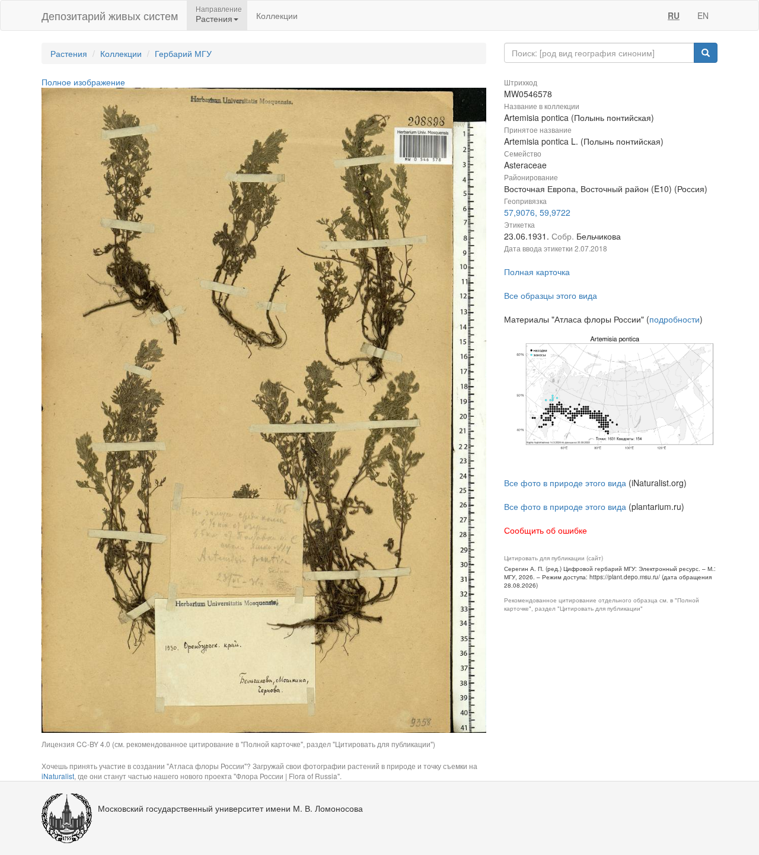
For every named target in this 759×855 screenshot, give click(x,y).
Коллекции (277, 15)
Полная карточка (537, 271)
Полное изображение (83, 82)
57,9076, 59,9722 (537, 212)
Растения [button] (214, 18)
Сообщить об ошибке (545, 530)
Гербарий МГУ (183, 53)
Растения (68, 53)
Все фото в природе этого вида (565, 483)
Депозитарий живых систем (110, 15)
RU (674, 15)
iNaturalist (58, 776)
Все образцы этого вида (550, 295)
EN (703, 15)
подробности (674, 319)
